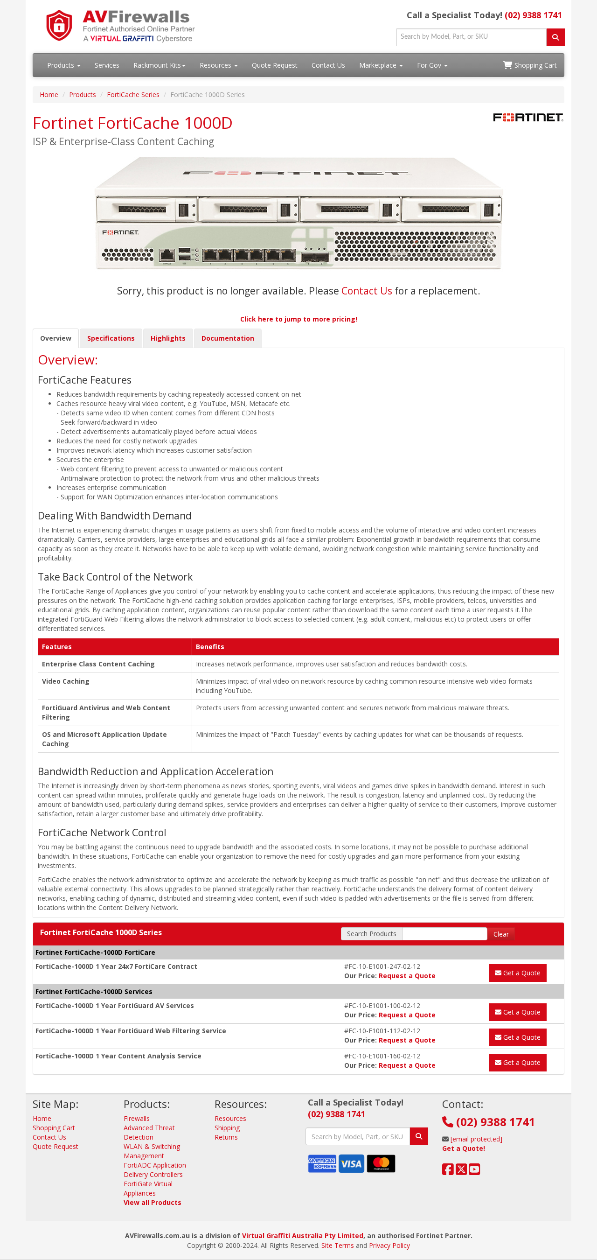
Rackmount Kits (157, 65)
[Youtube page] (474, 1171)
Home (49, 94)
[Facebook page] (448, 1171)
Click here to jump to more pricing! (298, 319)
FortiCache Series (133, 94)
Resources (216, 65)
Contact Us (328, 65)
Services (107, 65)
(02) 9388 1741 (533, 15)
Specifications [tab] (111, 338)
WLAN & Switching (152, 1146)
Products (61, 65)
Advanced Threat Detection (149, 1132)
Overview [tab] (55, 338)
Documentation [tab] (227, 338)
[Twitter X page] (461, 1171)
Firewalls (137, 1118)
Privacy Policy (389, 1245)
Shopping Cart (535, 65)
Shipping (227, 1127)
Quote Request (275, 65)
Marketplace (378, 65)
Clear (501, 934)
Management (144, 1155)
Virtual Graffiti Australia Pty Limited (302, 1235)
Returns (226, 1137)
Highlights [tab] (168, 338)
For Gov (430, 65)
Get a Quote (521, 972)
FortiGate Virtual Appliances (148, 1188)
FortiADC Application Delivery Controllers (155, 1170)
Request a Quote (407, 975)
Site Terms (337, 1245)
